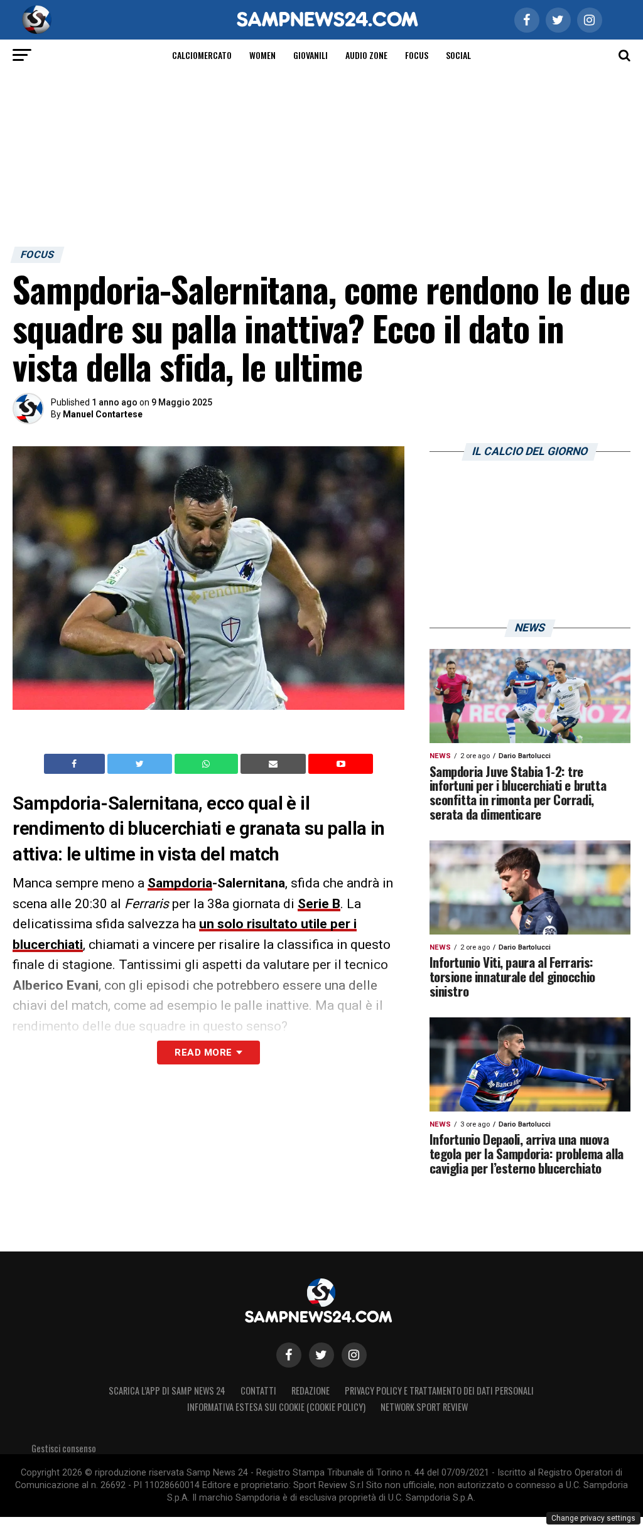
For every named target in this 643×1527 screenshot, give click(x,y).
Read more (203, 1052)
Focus (416, 55)
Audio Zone (366, 55)
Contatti (258, 1390)
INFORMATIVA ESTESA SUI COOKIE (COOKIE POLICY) (276, 1406)
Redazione (310, 1390)
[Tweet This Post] (141, 764)
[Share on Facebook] (76, 764)
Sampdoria (180, 883)
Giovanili (310, 55)
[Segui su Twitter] (321, 1355)
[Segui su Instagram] (354, 1355)
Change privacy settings (593, 1518)
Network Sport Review (424, 1406)
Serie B (319, 903)
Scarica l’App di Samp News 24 (167, 1390)
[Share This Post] (208, 764)
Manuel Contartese (103, 414)
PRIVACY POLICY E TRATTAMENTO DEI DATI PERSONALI (439, 1390)
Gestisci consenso (63, 1448)
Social (458, 55)
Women (262, 55)
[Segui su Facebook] (288, 1355)
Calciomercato (202, 55)
